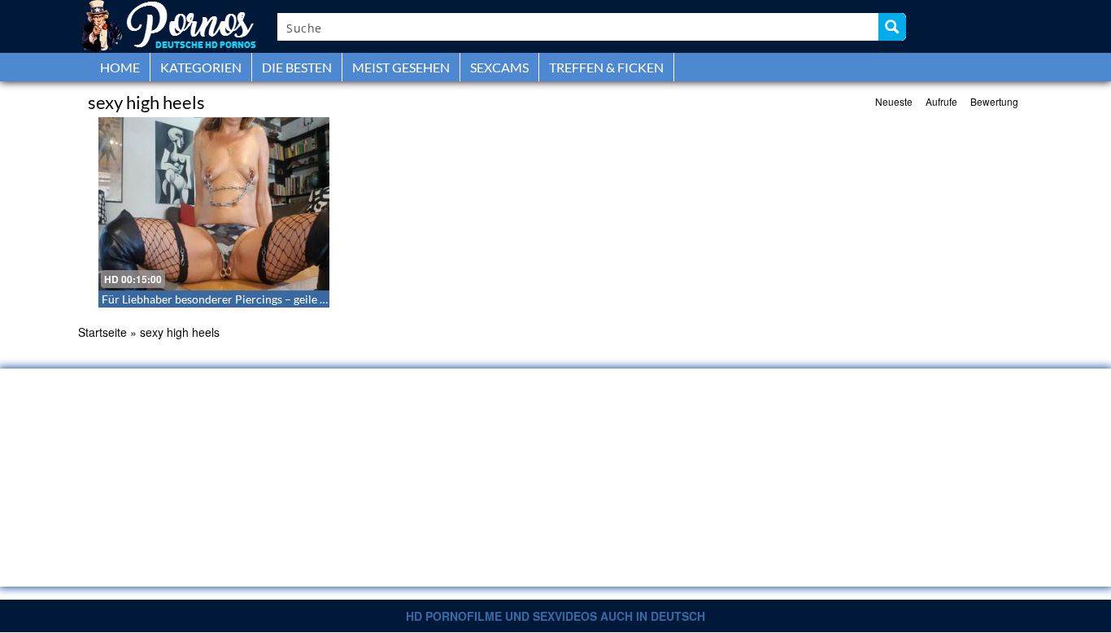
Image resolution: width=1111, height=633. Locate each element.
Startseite (102, 332)
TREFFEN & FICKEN (606, 67)
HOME (120, 67)
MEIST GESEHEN (401, 67)
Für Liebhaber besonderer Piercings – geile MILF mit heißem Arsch (270, 299)
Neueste (894, 101)
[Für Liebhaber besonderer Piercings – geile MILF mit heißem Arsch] (213, 203)
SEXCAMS (499, 67)
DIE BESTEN (297, 67)
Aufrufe (941, 101)
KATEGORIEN (201, 67)
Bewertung (994, 101)
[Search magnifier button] (892, 27)
